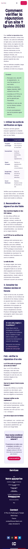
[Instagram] (12, 537)
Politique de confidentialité (14, 484)
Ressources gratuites (14, 499)
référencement (12, 346)
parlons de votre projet (13, 348)
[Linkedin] (19, 537)
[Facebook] (8, 537)
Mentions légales (14, 487)
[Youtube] (15, 537)
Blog (14, 502)
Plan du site (14, 490)
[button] (17, 3)
